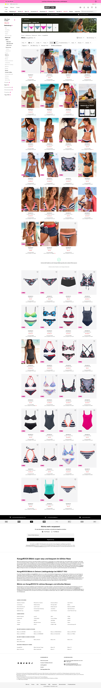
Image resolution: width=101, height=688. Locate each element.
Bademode (34, 35)
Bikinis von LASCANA (21, 631)
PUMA (69, 616)
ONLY (52, 616)
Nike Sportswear (37, 622)
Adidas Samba (37, 604)
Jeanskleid (53, 608)
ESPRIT (35, 620)
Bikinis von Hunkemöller (55, 633)
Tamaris (18, 622)
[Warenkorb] (96, 7)
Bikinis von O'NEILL (71, 633)
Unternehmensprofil (72, 624)
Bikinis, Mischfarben (21, 641)
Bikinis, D (52, 649)
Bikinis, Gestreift (20, 649)
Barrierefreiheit (62, 684)
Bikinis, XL (69, 649)
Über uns (27, 684)
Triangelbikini (36, 610)
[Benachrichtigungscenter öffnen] (88, 7)
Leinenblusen (19, 604)
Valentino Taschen (21, 602)
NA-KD (69, 620)
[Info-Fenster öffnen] (96, 1)
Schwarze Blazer (54, 602)
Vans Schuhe (70, 602)
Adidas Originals (20, 616)
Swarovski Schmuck (21, 606)
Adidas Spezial (54, 606)
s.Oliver (18, 620)
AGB (49, 684)
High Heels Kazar (71, 608)
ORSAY (69, 618)
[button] (80, 38)
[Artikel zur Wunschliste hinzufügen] (37, 50)
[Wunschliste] (92, 7)
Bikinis (39, 35)
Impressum (54, 684)
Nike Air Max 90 (20, 608)
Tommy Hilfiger (54, 618)
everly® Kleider (54, 610)
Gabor (69, 622)
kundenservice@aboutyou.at (40, 546)
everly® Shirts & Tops (72, 610)
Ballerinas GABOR (71, 606)
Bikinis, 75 (69, 647)
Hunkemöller (19, 618)
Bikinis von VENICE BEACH (56, 631)
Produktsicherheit (71, 684)
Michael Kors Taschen (38, 602)
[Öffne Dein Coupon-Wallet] (80, 7)
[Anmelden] (84, 7)
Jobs (37, 684)
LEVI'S (35, 624)
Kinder (18, 7)
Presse (32, 684)
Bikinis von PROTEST (72, 631)
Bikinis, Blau (19, 639)
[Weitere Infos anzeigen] (30, 81)
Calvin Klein (53, 622)
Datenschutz (43, 684)
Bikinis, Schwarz (37, 639)
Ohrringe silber (54, 604)
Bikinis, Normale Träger (38, 647)
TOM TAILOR (36, 618)
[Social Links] (18, 663)
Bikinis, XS (53, 647)
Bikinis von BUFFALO (21, 633)
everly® (35, 616)
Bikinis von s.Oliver (37, 631)
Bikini (83, 562)
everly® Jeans (37, 606)
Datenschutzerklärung (30, 545)
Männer (12, 7)
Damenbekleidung (49, 575)
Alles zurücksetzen (57, 45)
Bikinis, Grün (70, 639)
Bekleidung (28, 35)
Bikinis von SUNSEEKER (38, 633)
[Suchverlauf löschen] (95, 11)
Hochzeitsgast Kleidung (39, 608)
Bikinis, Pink (53, 639)
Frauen (6, 7)
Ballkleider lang (20, 610)
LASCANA (53, 620)
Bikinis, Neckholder (37, 649)
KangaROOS (45, 35)
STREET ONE (53, 624)
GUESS (18, 624)
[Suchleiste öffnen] (82, 11)
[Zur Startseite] (24, 658)
